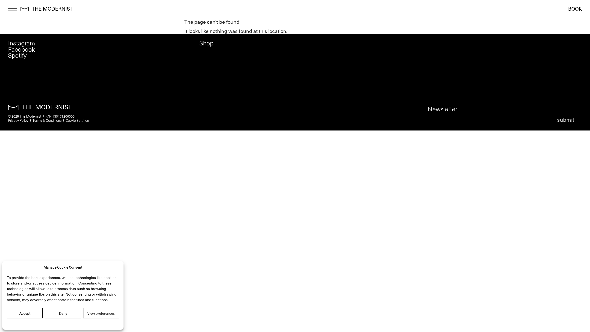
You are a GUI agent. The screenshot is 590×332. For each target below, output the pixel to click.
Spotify (17, 55)
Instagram (21, 43)
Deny (63, 313)
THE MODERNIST (52, 8)
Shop (206, 43)
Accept (24, 313)
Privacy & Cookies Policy (63, 323)
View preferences (101, 313)
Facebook (21, 49)
